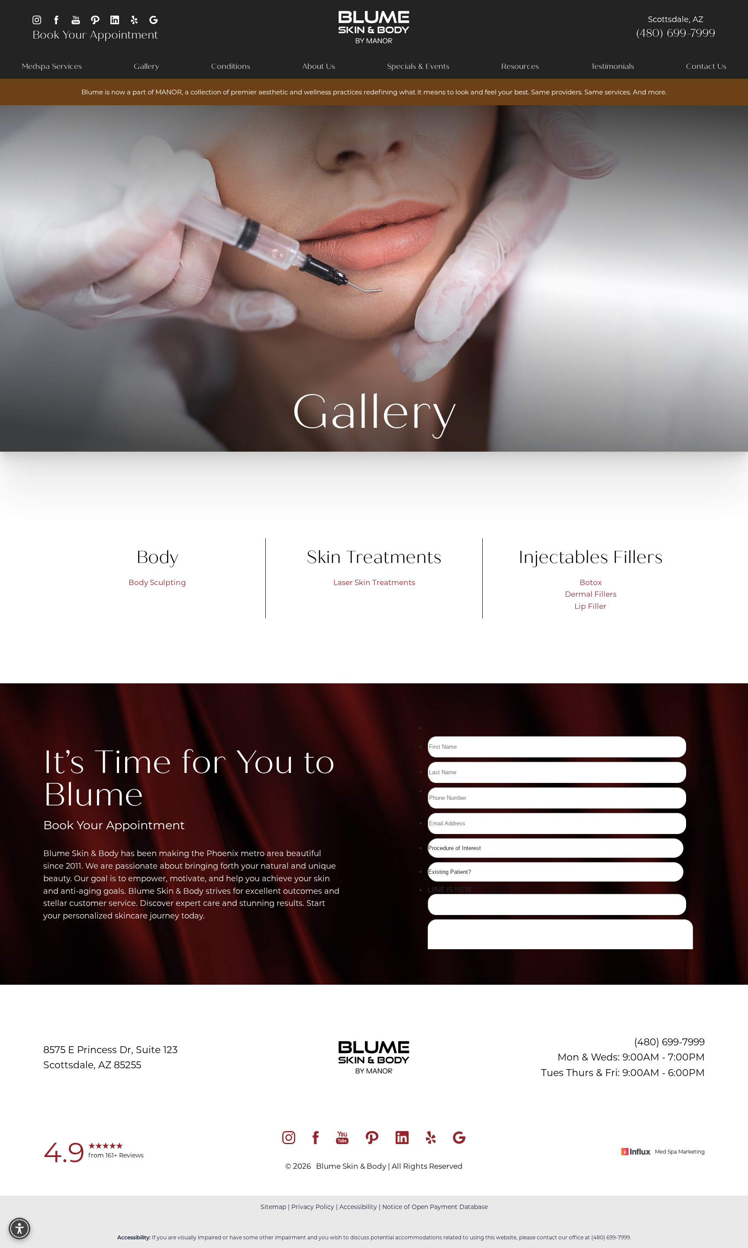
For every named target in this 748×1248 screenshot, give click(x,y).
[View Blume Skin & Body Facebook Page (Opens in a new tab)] (56, 19)
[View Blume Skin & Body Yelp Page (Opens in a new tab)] (134, 19)
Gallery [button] (146, 66)
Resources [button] (520, 66)
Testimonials (612, 66)
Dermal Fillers (590, 593)
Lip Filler (590, 606)
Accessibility (358, 1207)
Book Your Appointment (95, 35)
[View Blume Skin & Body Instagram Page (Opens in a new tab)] (36, 19)
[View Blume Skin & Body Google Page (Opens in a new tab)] (153, 19)
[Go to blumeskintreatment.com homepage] (374, 27)
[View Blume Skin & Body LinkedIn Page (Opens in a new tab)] (114, 19)
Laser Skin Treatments (374, 582)
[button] (19, 1228)
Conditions (230, 66)
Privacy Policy (312, 1207)
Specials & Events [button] (418, 66)
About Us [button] (318, 66)
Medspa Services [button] (52, 66)
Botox (591, 582)
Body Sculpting (157, 582)
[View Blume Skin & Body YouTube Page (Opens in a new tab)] (75, 19)
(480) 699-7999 (676, 33)
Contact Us (706, 66)
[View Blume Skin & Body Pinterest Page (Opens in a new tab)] (95, 19)
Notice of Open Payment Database (435, 1207)
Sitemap (273, 1207)
